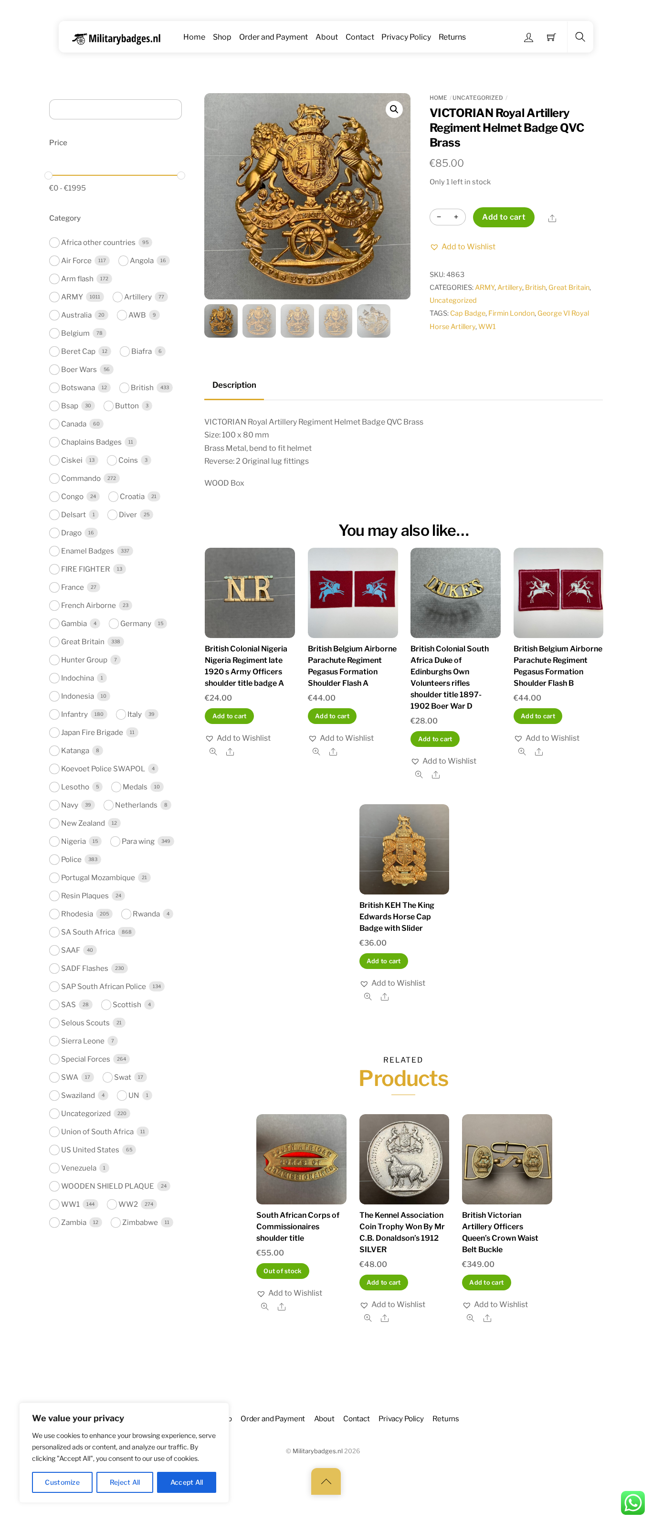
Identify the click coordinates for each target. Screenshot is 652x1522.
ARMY (484, 287)
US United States (90, 1149)
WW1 (487, 326)
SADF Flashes (84, 968)
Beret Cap (78, 351)
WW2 (128, 1204)
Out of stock (282, 1271)
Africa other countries (98, 242)
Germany (135, 623)
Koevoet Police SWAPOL (103, 768)
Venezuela (78, 1167)
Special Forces (85, 1059)
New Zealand (83, 823)
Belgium (75, 333)
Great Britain (568, 287)
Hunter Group (84, 659)
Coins (128, 460)
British (535, 287)
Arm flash (77, 278)
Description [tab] (234, 385)
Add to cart (504, 217)
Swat (122, 1077)
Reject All (125, 1482)
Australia (76, 314)
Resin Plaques (85, 895)
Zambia (73, 1222)
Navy (69, 804)
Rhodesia (77, 913)
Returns (452, 37)
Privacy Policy (406, 37)
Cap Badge (467, 313)
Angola (142, 260)
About (326, 37)
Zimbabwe (140, 1222)
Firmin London (511, 313)
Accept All (186, 1482)
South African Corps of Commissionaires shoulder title (297, 1227)
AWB (137, 314)
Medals (135, 786)
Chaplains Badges (91, 442)
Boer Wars (79, 369)
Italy (134, 714)
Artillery (509, 287)
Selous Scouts (85, 1022)
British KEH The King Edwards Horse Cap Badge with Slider (396, 917)
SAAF (70, 950)
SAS (68, 1004)
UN (133, 1095)
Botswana (78, 387)
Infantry (74, 714)
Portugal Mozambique (98, 877)
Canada (73, 423)
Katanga (75, 750)
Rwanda (146, 913)
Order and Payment (273, 37)
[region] (124, 1453)
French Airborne (88, 605)
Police (71, 859)
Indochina (77, 677)
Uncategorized (477, 97)
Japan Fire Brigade (92, 732)
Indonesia (77, 696)
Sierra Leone (83, 1040)
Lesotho (75, 786)
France (72, 587)
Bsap (69, 405)
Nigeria (73, 841)
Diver (128, 514)
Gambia (74, 623)
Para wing (138, 841)
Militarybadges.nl (318, 1451)
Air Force (76, 260)
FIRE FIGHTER (85, 569)
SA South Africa (88, 932)
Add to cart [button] (229, 716)
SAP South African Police (103, 986)
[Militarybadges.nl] (120, 37)
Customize (62, 1482)
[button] (394, 109)
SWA (69, 1077)
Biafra (141, 351)
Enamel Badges (87, 550)
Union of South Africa (97, 1131)
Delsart (73, 514)
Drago (71, 532)
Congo (72, 496)
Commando (81, 478)
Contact (360, 37)
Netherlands (136, 804)
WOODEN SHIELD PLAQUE (107, 1186)
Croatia (132, 496)
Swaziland (78, 1095)
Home (194, 37)
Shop (222, 37)
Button (127, 405)
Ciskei (72, 460)
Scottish (127, 1004)
